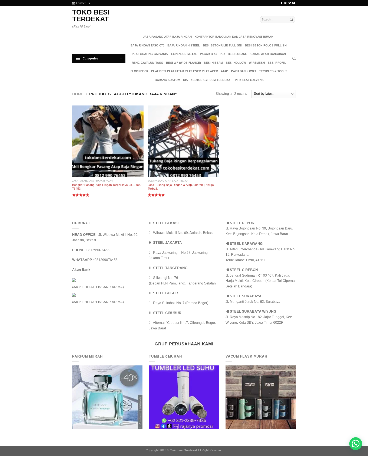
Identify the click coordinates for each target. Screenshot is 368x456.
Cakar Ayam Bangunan (268, 54)
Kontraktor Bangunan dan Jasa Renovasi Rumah (234, 36)
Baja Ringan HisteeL (183, 45)
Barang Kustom (167, 80)
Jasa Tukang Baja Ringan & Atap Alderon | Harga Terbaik (181, 186)
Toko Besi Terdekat (90, 15)
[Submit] (291, 19)
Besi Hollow (236, 62)
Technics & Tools (273, 71)
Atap (224, 71)
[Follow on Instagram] (285, 3)
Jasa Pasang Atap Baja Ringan (167, 36)
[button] (355, 443)
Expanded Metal (184, 54)
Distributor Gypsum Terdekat (207, 80)
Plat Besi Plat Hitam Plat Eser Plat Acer (184, 71)
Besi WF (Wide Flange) (183, 62)
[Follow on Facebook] (281, 3)
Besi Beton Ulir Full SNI (222, 45)
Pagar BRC (208, 54)
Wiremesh (257, 62)
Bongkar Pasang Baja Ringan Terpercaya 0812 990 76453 (106, 186)
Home (78, 94)
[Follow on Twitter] (289, 3)
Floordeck (139, 71)
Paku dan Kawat (243, 71)
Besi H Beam (213, 62)
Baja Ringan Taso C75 (147, 45)
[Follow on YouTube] (293, 3)
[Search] (294, 58)
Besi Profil (277, 62)
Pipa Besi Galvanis (249, 80)
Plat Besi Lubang (233, 54)
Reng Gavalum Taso (147, 62)
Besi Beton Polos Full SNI (266, 45)
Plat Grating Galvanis (150, 54)
